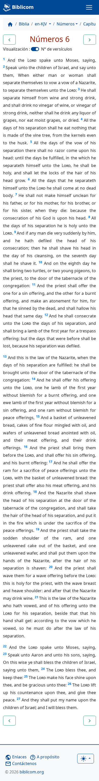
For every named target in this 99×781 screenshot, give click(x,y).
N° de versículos (56, 49)
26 (69, 684)
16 (25, 447)
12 (46, 315)
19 (37, 529)
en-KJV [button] (41, 24)
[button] (9, 40)
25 (26, 676)
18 (35, 491)
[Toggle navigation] (89, 7)
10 (40, 262)
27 (18, 699)
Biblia (24, 24)
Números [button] (66, 24)
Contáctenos (21, 763)
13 (5, 356)
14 (33, 379)
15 (38, 416)
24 (43, 669)
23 (5, 654)
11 (34, 284)
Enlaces (16, 757)
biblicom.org (24, 772)
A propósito (44, 757)
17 (50, 462)
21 (36, 597)
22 (5, 646)
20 (51, 567)
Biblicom (22, 7)
